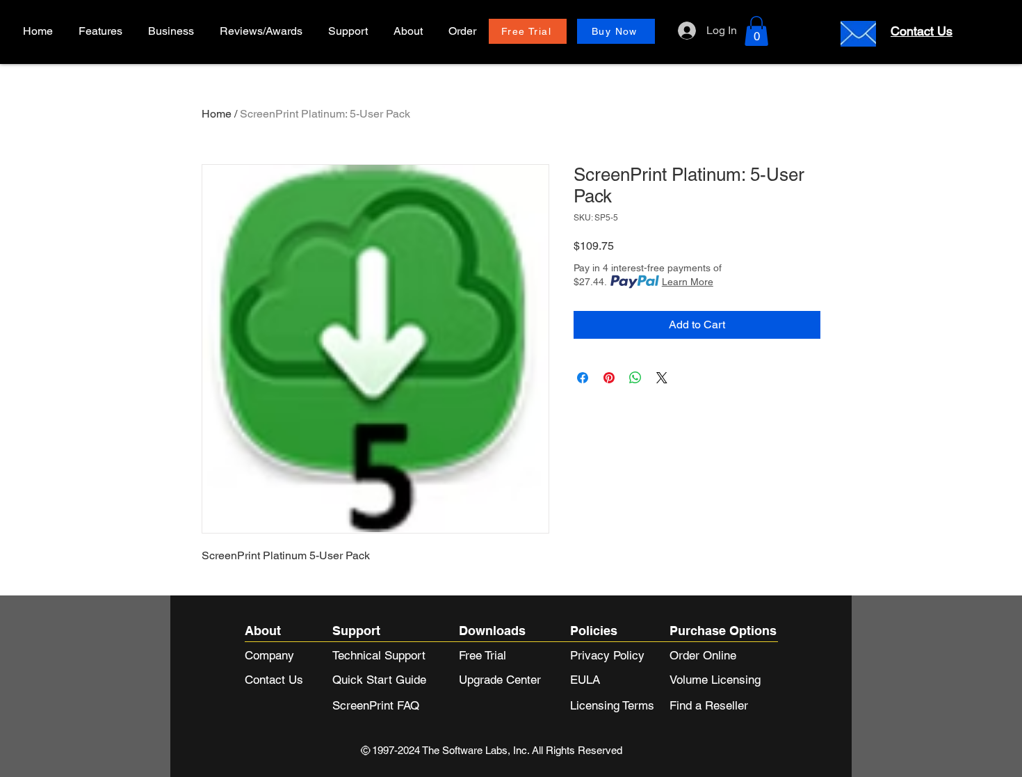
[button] (173, 31)
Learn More (687, 281)
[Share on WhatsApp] (635, 377)
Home (217, 113)
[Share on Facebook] (582, 377)
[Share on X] (662, 377)
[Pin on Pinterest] (609, 377)
